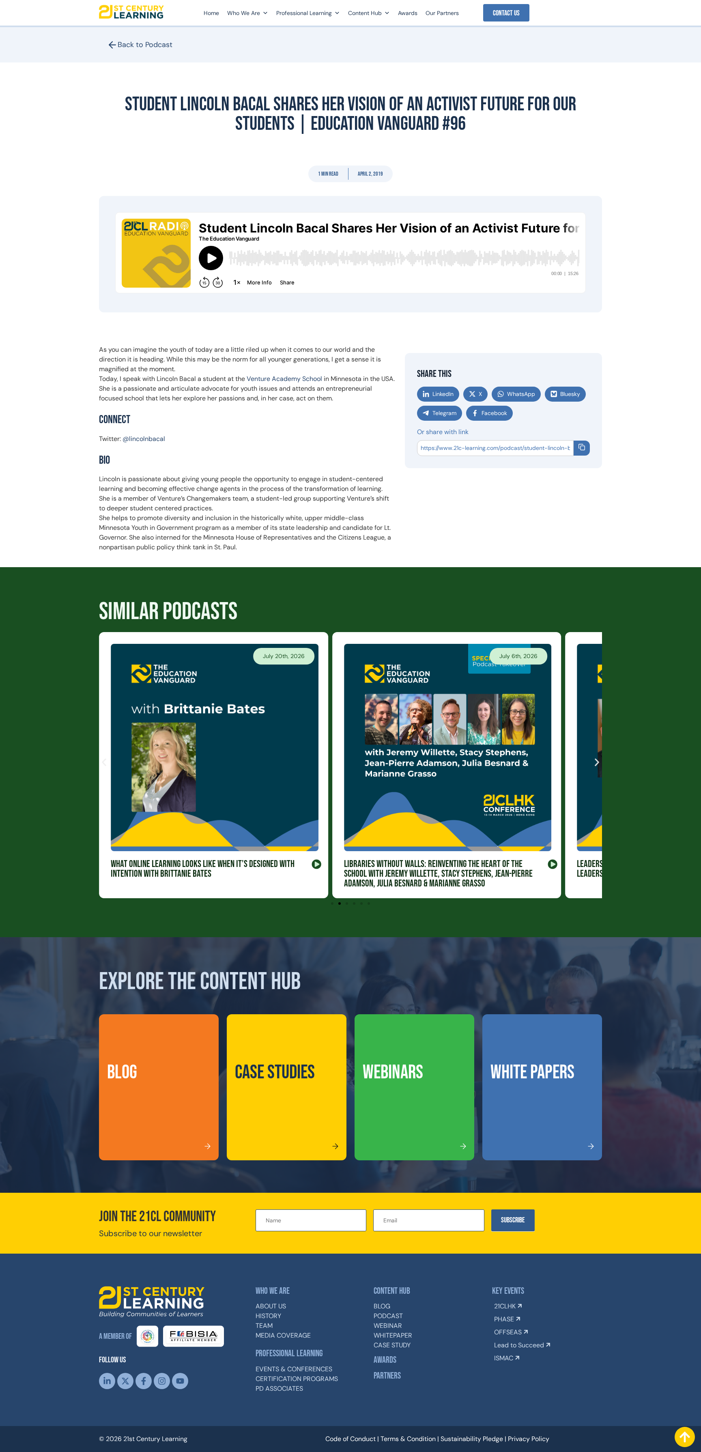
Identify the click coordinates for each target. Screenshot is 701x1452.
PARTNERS (387, 1375)
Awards (407, 13)
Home (211, 13)
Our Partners (442, 13)
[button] (328, 174)
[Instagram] (162, 1381)
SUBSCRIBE (513, 1220)
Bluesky (570, 394)
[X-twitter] (125, 1381)
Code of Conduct (350, 1439)
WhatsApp (521, 394)
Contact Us (506, 13)
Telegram (444, 413)
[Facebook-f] (143, 1381)
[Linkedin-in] (107, 1381)
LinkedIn (443, 394)
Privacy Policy (528, 1439)
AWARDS (385, 1360)
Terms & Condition (408, 1439)
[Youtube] (180, 1381)
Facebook (494, 413)
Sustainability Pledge (472, 1439)
